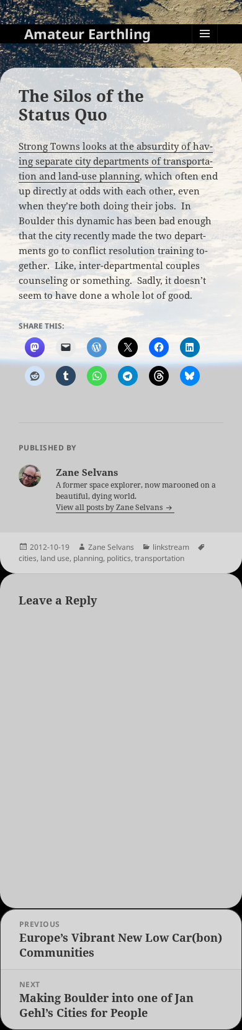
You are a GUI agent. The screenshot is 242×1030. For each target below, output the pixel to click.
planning (88, 558)
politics (119, 558)
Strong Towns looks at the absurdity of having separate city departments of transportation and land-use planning (116, 161)
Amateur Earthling (87, 33)
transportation (159, 558)
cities (28, 558)
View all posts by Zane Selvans (110, 507)
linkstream (171, 547)
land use (54, 558)
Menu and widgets (205, 46)
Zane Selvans (111, 547)
